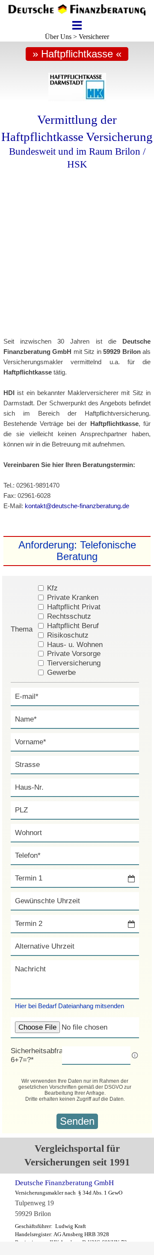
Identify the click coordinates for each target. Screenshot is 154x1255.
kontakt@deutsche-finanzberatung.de (77, 506)
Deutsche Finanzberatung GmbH (64, 1183)
